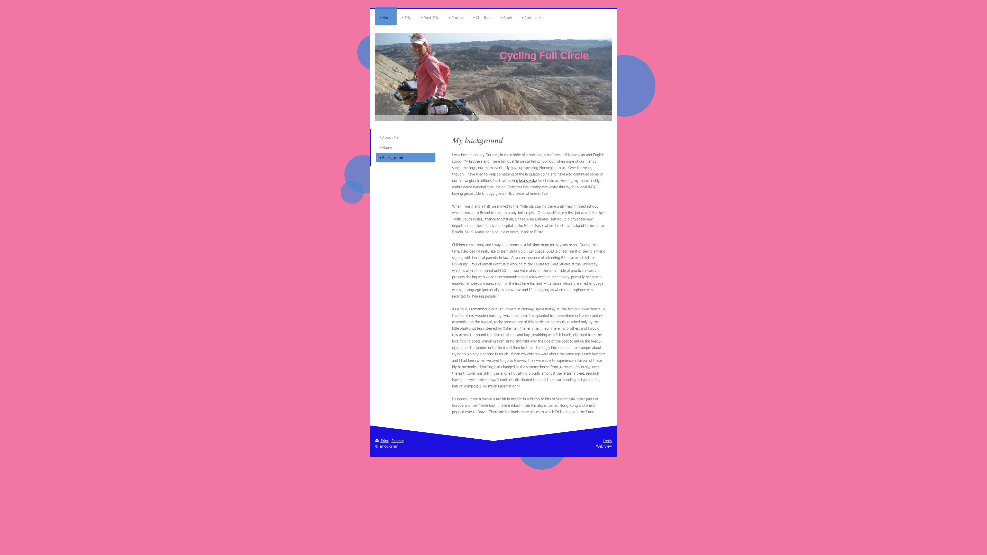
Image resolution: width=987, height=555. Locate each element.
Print (384, 441)
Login (607, 441)
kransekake (528, 181)
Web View (604, 446)
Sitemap (397, 441)
